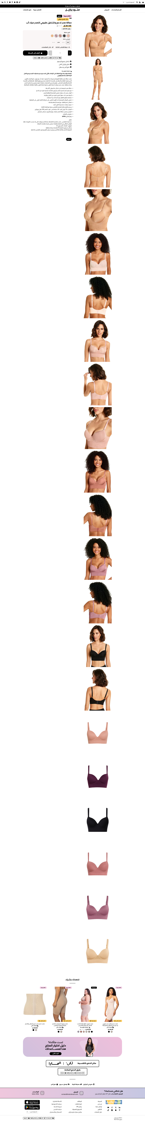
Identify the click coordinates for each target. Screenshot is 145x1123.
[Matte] (52, 35)
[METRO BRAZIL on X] (5, 2)
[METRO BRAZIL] (72, 10)
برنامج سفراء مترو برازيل (75, 1112)
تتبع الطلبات (78, 1104)
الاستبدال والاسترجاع (56, 1112)
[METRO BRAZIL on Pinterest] (12, 2)
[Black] (64, 35)
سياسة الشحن (57, 1109)
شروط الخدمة (58, 1106)
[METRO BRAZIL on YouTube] (10, 2)
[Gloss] (56, 35)
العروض (106, 10)
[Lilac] (78, 1032)
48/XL (53, 42)
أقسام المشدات (116, 10)
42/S (68, 42)
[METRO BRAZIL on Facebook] (8, 2)
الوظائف (79, 1101)
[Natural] (112, 1032)
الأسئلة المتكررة (57, 1101)
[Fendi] (89, 1032)
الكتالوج (100, 1109)
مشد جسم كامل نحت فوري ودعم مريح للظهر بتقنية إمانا (110, 1024)
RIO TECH (116, 1119)
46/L (58, 42)
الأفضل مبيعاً (37, 10)
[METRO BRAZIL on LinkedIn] (3, 2)
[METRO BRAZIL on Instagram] (17, 2)
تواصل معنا (99, 1106)
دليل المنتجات (27, 10)
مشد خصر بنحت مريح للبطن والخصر (35, 1023)
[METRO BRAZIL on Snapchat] (15, 2)
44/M (63, 42)
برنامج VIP (79, 1106)
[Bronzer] (60, 35)
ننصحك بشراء (72, 979)
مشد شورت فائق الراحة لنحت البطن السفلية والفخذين (85, 1024)
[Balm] (68, 35)
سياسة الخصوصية (57, 1104)
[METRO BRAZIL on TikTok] (20, 2)
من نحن (100, 1104)
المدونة (100, 1101)
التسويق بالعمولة (77, 1109)
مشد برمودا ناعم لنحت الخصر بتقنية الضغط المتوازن (60, 1024)
